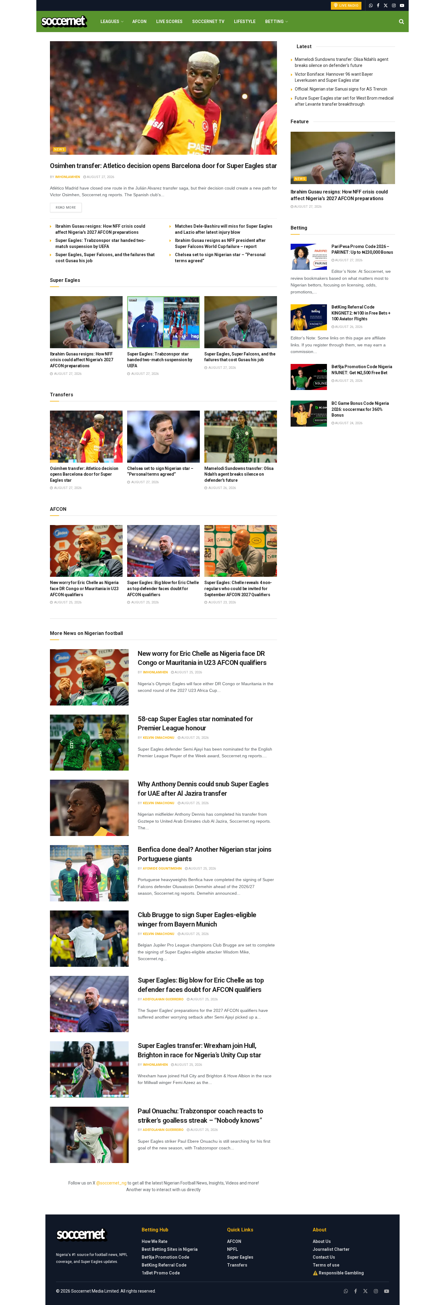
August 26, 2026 (348, 327)
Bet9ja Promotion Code (165, 1257)
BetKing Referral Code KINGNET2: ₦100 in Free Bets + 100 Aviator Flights (361, 313)
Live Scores (169, 21)
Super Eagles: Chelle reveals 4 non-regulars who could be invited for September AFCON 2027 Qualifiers (238, 588)
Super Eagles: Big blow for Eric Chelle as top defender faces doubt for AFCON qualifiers (163, 588)
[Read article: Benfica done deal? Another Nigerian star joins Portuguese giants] (89, 873)
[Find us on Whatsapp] (371, 5)
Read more (69, 207)
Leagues (110, 21)
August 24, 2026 (348, 423)
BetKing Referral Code (164, 1265)
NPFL (232, 1249)
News (59, 149)
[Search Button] (401, 21)
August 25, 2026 (188, 672)
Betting (274, 21)
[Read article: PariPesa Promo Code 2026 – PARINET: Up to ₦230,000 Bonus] (309, 257)
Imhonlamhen (67, 177)
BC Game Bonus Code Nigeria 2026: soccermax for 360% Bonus (360, 409)
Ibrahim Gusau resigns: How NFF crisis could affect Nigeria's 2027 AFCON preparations (81, 360)
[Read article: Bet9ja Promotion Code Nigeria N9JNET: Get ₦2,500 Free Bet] (309, 377)
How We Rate (154, 1241)
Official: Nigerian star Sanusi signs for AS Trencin (341, 89)
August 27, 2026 (100, 177)
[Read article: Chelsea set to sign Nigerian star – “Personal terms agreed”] (163, 437)
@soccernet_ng (111, 1183)
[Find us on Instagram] (394, 5)
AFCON (139, 21)
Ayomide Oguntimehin (162, 869)
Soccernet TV (208, 21)
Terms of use (326, 1265)
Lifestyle (244, 21)
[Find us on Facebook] (378, 5)
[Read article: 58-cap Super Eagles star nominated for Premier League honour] (89, 743)
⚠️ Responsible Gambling (338, 1272)
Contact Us (324, 1257)
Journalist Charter (331, 1249)
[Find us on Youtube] (402, 5)
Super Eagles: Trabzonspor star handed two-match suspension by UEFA (159, 360)
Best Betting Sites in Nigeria (170, 1249)
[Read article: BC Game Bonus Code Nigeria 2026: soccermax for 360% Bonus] (309, 414)
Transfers (237, 1265)
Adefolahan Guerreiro (163, 999)
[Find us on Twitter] (386, 5)
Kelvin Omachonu (158, 738)
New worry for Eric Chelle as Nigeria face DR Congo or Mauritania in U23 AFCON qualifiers (84, 588)
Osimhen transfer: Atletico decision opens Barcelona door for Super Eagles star (163, 166)
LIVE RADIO (348, 6)
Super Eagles (240, 1257)
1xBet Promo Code (161, 1272)
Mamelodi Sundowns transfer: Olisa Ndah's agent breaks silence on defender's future (239, 474)
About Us (322, 1241)
